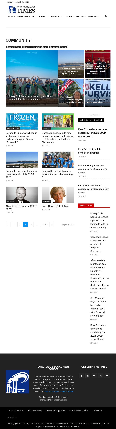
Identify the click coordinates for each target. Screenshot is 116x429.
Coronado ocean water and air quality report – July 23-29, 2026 (22, 174)
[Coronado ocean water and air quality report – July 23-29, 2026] (22, 160)
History (26, 47)
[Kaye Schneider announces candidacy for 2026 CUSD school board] (71, 93)
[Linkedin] (94, 375)
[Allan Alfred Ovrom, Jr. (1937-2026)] (22, 195)
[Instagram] (87, 375)
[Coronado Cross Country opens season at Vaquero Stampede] (83, 240)
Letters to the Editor (39, 47)
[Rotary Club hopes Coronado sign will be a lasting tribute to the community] (32, 78)
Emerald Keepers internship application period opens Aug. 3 (57, 174)
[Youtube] (107, 375)
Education (46, 128)
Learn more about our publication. (58, 391)
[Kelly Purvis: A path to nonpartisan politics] (97, 93)
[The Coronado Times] (22, 9)
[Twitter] (100, 375)
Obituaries (54, 47)
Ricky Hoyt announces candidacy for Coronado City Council (93, 189)
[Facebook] (81, 375)
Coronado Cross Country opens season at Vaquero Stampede (99, 244)
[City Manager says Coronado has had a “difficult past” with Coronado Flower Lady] (83, 301)
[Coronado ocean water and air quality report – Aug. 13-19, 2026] (71, 64)
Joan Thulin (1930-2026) (55, 206)
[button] (106, 16)
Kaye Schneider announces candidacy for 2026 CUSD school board (92, 133)
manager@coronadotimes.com (53, 400)
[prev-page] (8, 224)
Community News (13, 47)
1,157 (44, 224)
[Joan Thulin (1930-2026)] (58, 195)
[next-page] (52, 224)
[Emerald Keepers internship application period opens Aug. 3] (58, 160)
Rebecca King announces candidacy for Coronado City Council (93, 169)
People (63, 47)
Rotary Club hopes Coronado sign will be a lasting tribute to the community (99, 220)
